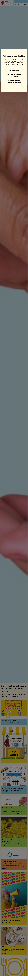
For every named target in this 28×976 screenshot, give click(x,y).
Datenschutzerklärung (11, 89)
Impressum (22, 89)
